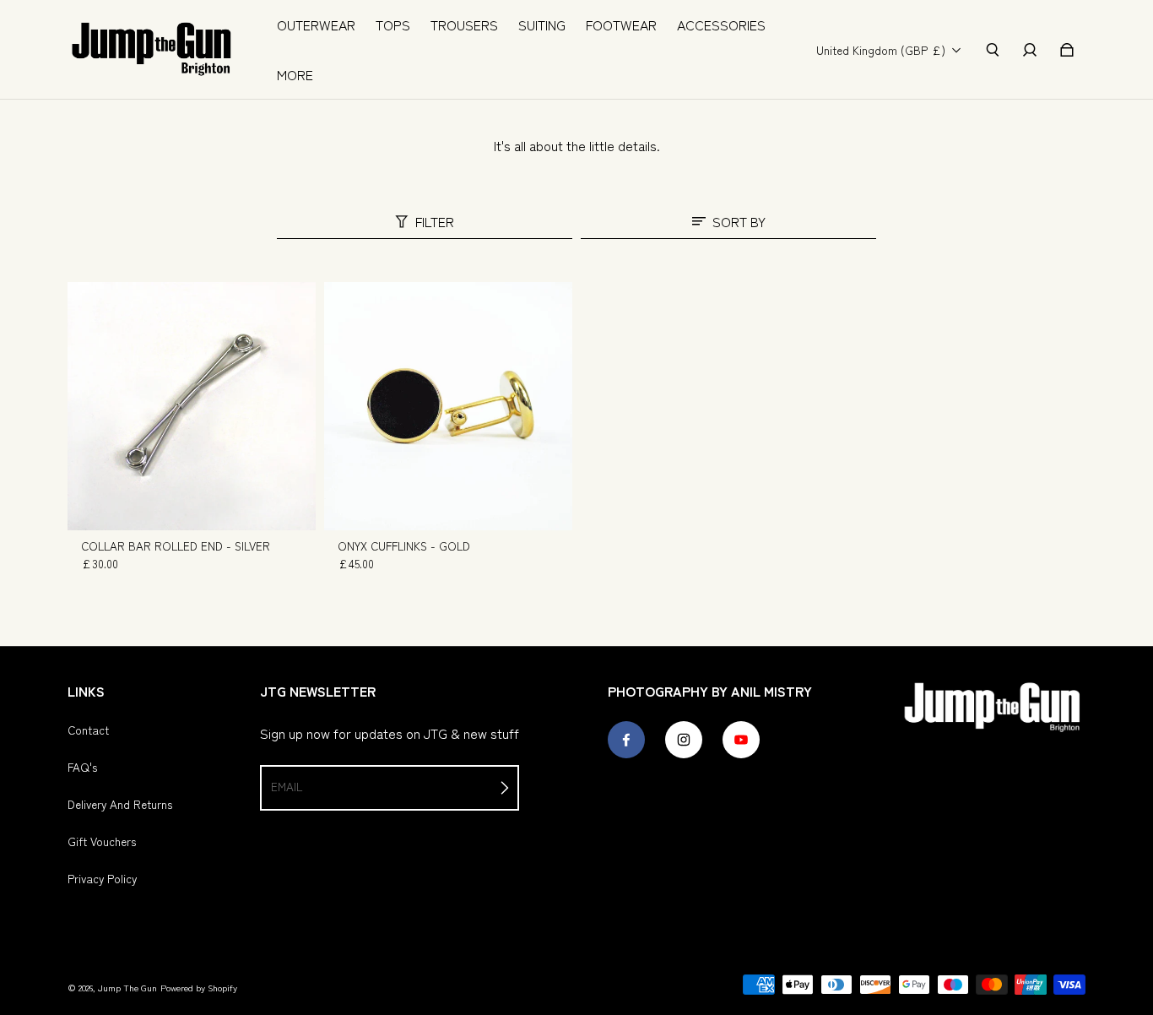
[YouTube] (741, 739)
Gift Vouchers (102, 841)
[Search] (992, 49)
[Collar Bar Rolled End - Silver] (192, 406)
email (286, 786)
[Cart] (1066, 49)
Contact (88, 729)
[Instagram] (683, 739)
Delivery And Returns (120, 803)
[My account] (1029, 49)
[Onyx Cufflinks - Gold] (448, 406)
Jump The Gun (127, 987)
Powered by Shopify (198, 987)
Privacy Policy (102, 878)
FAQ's (82, 766)
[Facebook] (626, 739)
